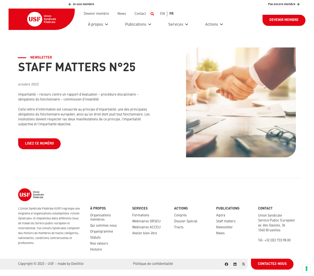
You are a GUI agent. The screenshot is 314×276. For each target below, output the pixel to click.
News (220, 233)
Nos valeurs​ (99, 243)
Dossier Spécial (185, 221)
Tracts (178, 227)
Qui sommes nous (103, 225)
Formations (140, 215)
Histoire (96, 249)
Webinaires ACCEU (146, 227)
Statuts (95, 237)
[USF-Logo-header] (42, 19)
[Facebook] (226, 264)
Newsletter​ (224, 227)
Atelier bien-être (144, 233)
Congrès (180, 215)
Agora (220, 215)
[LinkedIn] (235, 264)
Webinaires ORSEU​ (146, 221)
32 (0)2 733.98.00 (278, 240)
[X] (243, 264)
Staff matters (226, 221)
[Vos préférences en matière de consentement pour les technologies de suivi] (306, 268)
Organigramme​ (101, 231)
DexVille (77, 264)
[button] (152, 14)
